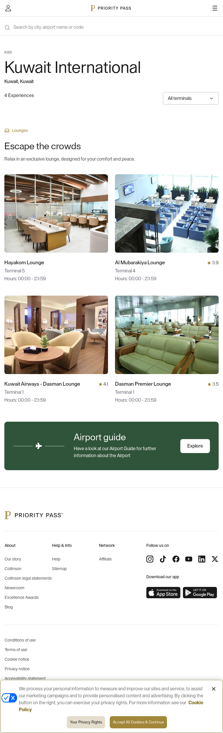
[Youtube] (188, 559)
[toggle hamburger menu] (214, 8)
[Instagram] (149, 559)
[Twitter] (214, 559)
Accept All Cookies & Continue (138, 722)
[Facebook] (175, 559)
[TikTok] (162, 559)
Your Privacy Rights (86, 722)
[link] (163, 593)
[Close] (213, 688)
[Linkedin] (201, 559)
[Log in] (8, 8)
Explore (195, 446)
